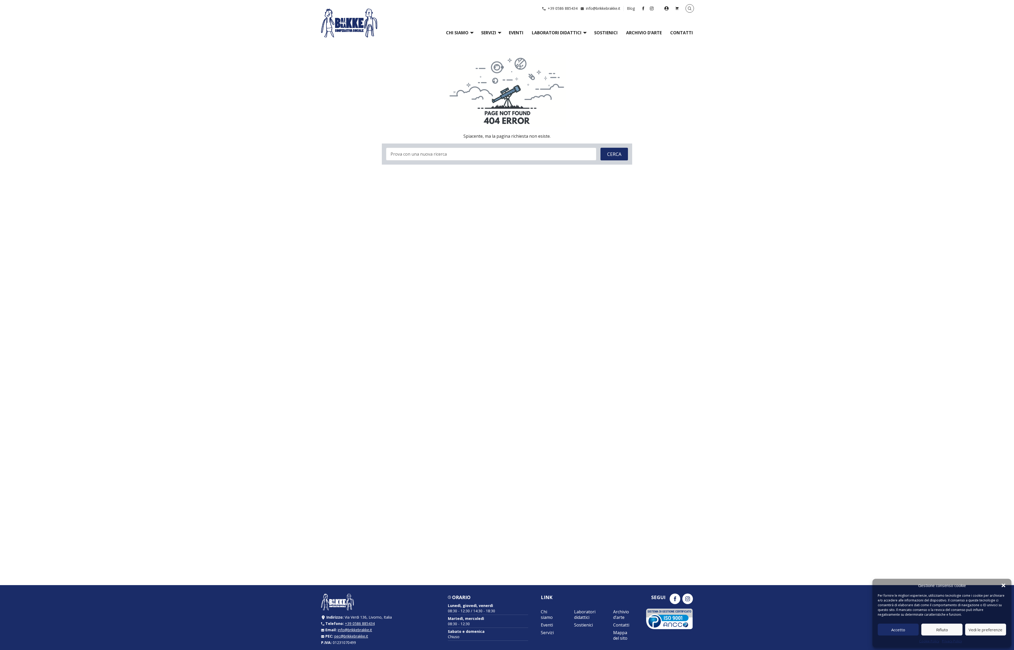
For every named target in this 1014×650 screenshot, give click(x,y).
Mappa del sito (620, 635)
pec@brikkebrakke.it (351, 636)
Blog (631, 8)
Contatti (681, 33)
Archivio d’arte (644, 33)
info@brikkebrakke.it (603, 8)
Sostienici (606, 33)
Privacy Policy (952, 641)
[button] (1003, 585)
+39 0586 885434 (563, 8)
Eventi (516, 33)
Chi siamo (457, 33)
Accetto (898, 629)
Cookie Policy (929, 641)
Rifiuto (942, 629)
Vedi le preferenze (985, 629)
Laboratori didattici (556, 33)
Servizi (488, 33)
